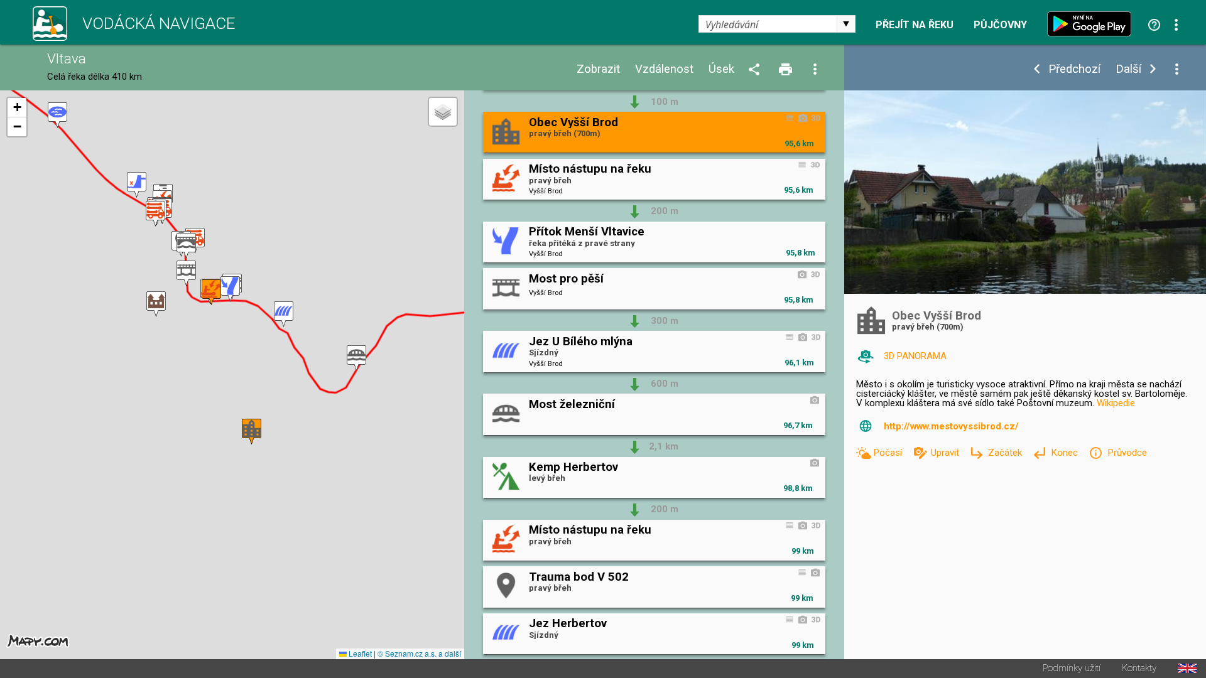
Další (1128, 69)
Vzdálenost (664, 69)
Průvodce (1126, 452)
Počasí (889, 452)
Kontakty (1139, 668)
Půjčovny (1000, 25)
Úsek (721, 69)
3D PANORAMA (915, 356)
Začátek (1006, 452)
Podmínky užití (1071, 668)
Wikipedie (1116, 403)
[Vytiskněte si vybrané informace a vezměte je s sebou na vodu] (786, 70)
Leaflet (359, 653)
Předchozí (1074, 69)
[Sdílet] (756, 70)
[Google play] (1092, 23)
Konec (1065, 452)
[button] (57, 115)
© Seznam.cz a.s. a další (419, 653)
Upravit (946, 452)
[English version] (1187, 668)
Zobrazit (598, 69)
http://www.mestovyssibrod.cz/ (951, 426)
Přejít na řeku (914, 25)
